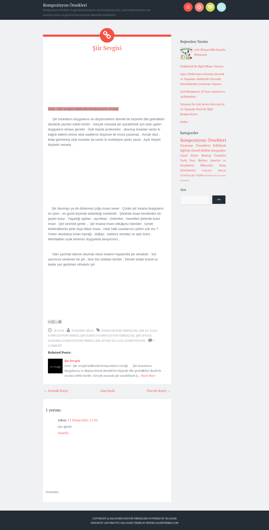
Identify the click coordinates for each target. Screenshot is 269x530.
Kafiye (184, 122)
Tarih (183, 160)
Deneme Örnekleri (195, 145)
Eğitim (185, 150)
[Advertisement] (107, 80)
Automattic (112, 523)
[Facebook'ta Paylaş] (60, 322)
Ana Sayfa (107, 390)
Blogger (171, 518)
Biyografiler (218, 150)
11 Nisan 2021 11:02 (83, 420)
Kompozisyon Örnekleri (65, 5)
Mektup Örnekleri (213, 155)
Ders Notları (199, 160)
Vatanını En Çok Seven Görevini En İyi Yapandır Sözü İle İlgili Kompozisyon (202, 109)
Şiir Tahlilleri (198, 175)
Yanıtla (63, 433)
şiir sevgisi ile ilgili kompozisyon (120, 340)
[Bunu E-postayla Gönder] (49, 322)
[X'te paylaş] (56, 322)
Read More (148, 376)
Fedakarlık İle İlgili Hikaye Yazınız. (202, 66)
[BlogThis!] (53, 322)
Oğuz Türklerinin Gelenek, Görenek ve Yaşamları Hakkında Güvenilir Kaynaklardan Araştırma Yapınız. (202, 79)
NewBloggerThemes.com (162, 523)
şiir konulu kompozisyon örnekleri (107, 335)
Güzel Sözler (189, 155)
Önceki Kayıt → (158, 390)
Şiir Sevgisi (107, 48)
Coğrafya (207, 170)
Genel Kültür (201, 150)
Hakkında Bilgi (83, 330)
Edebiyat (219, 145)
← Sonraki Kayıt (56, 390)
